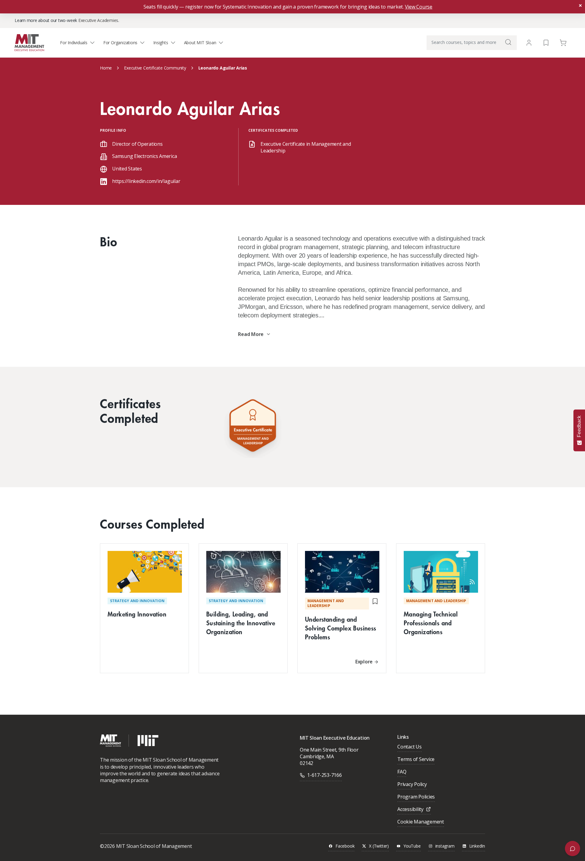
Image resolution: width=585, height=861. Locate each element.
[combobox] (472, 42)
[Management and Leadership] (252, 427)
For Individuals (73, 42)
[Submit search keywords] (508, 42)
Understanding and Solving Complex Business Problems (340, 628)
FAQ (401, 772)
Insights (160, 42)
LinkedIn (477, 846)
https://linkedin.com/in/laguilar (146, 181)
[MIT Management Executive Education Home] (29, 42)
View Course (418, 6)
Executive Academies (98, 20)
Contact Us (409, 747)
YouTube (412, 846)
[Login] (529, 42)
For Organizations (120, 42)
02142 (306, 763)
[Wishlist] (546, 42)
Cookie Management (420, 822)
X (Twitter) (379, 846)
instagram (445, 846)
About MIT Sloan (200, 42)
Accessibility (410, 810)
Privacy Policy (412, 785)
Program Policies (416, 797)
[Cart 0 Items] (563, 42)
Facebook (344, 846)
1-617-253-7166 (324, 775)
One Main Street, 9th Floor (329, 749)
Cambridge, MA (317, 756)
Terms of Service (415, 760)
